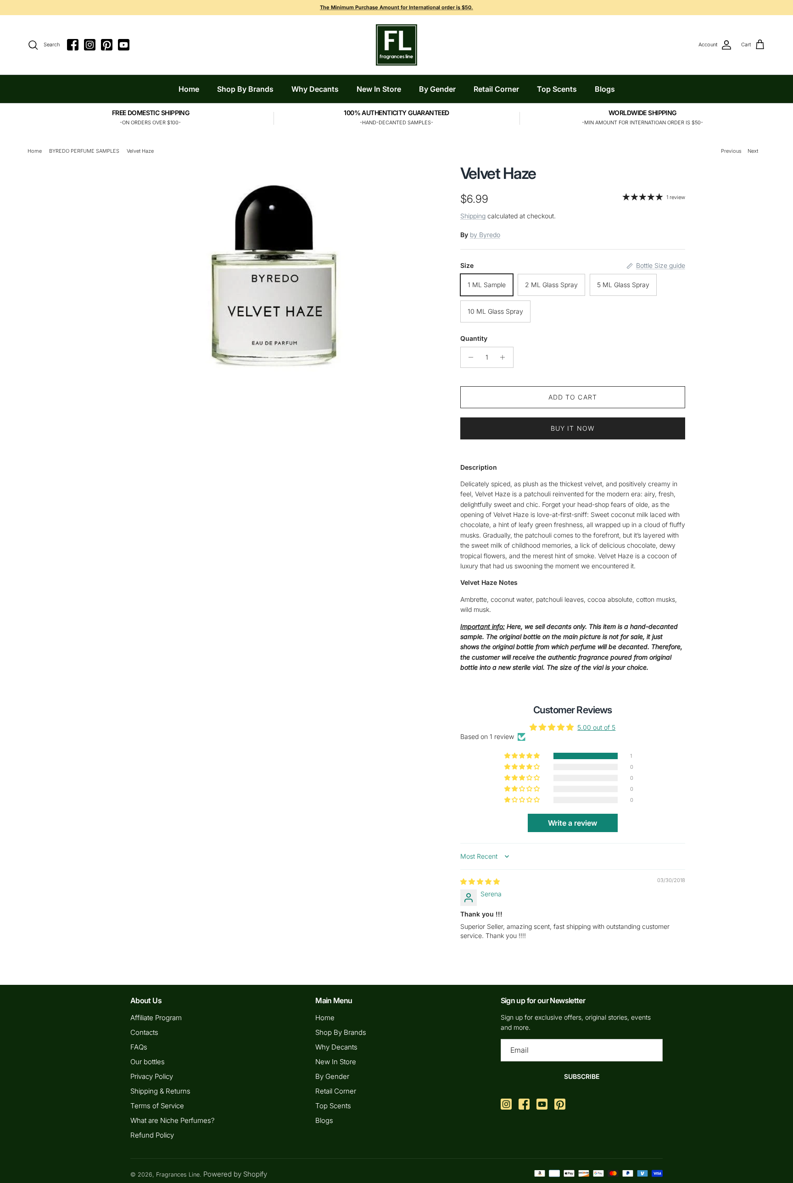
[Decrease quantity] (469, 357)
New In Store (379, 89)
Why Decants (315, 89)
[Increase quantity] (505, 357)
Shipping (473, 216)
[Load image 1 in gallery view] (274, 268)
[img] (480, 881)
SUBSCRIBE (581, 1076)
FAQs (138, 1047)
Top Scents (557, 89)
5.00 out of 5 (596, 727)
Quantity (473, 338)
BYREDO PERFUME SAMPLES (84, 151)
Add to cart (572, 397)
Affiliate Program (156, 1017)
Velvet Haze (140, 151)
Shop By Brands (245, 89)
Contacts (144, 1032)
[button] (522, 756)
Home (189, 89)
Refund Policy (152, 1135)
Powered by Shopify (235, 1174)
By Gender (437, 89)
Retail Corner (496, 89)
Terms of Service (157, 1105)
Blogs (605, 89)
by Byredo (485, 235)
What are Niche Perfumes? (172, 1120)
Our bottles (147, 1061)
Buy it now (573, 428)
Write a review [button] (572, 823)
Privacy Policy (151, 1076)
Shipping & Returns (160, 1091)
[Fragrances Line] (396, 45)
